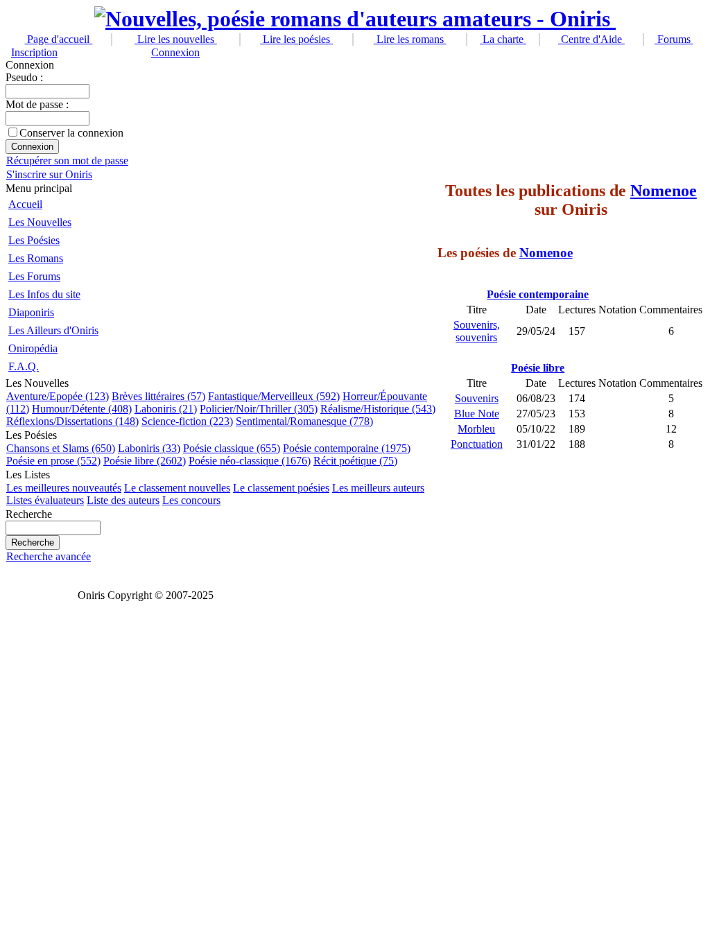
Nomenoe (663, 191)
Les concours (191, 500)
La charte (503, 39)
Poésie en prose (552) (53, 461)
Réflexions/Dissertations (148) (72, 421)
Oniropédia (33, 348)
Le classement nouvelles (177, 488)
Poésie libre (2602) (144, 461)
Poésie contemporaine (538, 294)
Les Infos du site (44, 294)
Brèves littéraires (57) (158, 396)
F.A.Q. (23, 366)
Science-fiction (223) (187, 421)
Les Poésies (34, 240)
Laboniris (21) (166, 409)
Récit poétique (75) (355, 461)
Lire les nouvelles (176, 39)
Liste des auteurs (123, 500)
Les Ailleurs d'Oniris (53, 330)
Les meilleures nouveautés (63, 488)
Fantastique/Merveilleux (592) (274, 396)
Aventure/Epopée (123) (57, 396)
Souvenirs (477, 398)
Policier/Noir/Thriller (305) (259, 409)
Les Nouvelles (39, 222)
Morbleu (476, 429)
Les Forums (34, 276)
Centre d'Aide (591, 39)
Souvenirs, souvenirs (476, 331)
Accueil (25, 204)
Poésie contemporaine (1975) (346, 448)
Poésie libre (537, 368)
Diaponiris (31, 312)
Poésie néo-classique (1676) (250, 461)
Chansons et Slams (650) (60, 448)
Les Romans (35, 258)
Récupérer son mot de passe (67, 160)
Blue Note (476, 413)
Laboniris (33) (149, 448)
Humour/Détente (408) (82, 409)
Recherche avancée (48, 556)
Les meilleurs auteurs (378, 488)
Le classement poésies (281, 488)
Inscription (34, 52)
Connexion (175, 52)
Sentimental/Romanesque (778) (304, 421)
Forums (674, 39)
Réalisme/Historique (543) (377, 409)
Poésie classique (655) (231, 448)
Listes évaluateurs (45, 500)
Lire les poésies (296, 39)
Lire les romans (410, 39)
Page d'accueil (58, 39)
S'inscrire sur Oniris (49, 174)
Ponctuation (477, 444)
